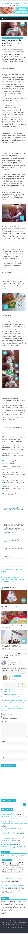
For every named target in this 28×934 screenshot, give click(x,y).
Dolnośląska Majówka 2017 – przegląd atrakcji (13, 570)
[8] (10, 267)
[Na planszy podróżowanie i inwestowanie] (14, 612)
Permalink (12, 664)
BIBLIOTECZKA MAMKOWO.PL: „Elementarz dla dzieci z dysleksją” (12, 645)
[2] (20, 110)
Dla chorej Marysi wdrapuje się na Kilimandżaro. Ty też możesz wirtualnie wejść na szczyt (13, 864)
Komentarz (4, 721)
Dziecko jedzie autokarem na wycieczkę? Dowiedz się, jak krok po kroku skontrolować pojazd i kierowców (13, 890)
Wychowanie (20, 38)
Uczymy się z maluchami (7, 38)
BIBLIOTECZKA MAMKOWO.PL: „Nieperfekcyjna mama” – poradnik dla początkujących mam (12, 579)
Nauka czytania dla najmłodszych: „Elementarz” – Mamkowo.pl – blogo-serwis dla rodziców (13, 696)
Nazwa (3, 741)
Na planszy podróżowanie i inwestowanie (14, 626)
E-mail (3, 749)
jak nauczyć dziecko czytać (15, 49)
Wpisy (15, 38)
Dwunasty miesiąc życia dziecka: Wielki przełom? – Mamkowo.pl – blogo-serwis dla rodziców (13, 708)
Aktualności (5, 859)
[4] (13, 142)
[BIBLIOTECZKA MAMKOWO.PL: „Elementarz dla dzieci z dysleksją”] (14, 631)
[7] (24, 238)
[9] (12, 342)
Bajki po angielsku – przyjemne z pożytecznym (11, 828)
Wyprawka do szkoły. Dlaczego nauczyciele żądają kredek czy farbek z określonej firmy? (13, 880)
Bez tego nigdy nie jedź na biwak (8, 840)
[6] (12, 187)
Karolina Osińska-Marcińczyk (17, 47)
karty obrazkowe (8, 51)
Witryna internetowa (6, 757)
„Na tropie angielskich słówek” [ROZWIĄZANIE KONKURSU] (11, 605)
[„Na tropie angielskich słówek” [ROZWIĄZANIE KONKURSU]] (14, 591)
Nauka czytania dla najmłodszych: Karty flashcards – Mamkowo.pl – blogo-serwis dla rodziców (13, 702)
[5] (8, 169)
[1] (6, 95)
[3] (20, 126)
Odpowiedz (23, 673)
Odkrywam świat (21, 51)
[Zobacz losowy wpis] (25, 18)
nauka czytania (15, 51)
